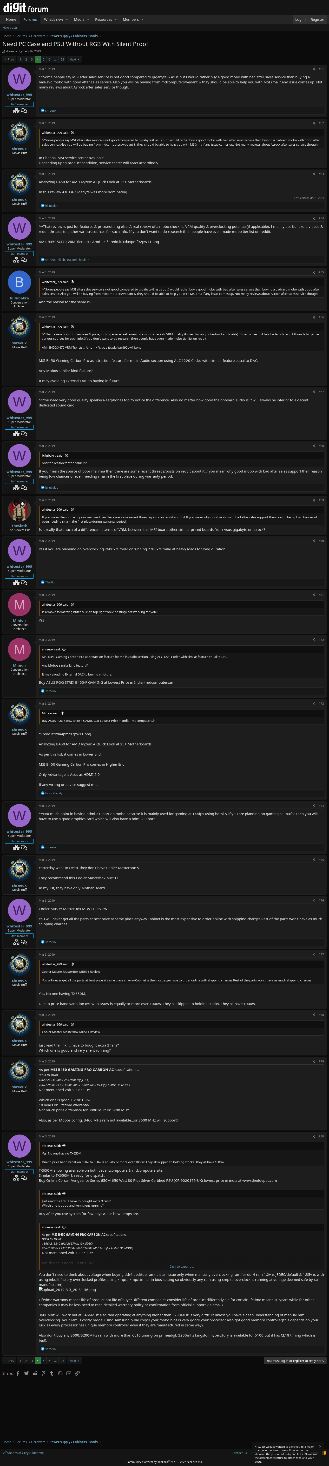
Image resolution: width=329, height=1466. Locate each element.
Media (79, 19)
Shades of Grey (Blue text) (25, 1453)
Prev (11, 59)
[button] (67, 19)
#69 (321, 500)
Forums (30, 19)
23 (62, 59)
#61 (321, 69)
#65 (321, 272)
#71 (321, 595)
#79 (321, 1061)
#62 (321, 123)
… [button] (55, 59)
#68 (321, 446)
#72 (321, 640)
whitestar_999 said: (55, 132)
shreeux (11, 51)
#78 (321, 1015)
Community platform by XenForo (164, 1462)
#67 (321, 392)
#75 (321, 860)
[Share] (314, 69)
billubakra (19, 298)
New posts (10, 27)
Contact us (239, 1453)
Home (11, 19)
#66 (321, 317)
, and (67, 260)
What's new (53, 19)
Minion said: (50, 713)
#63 (321, 174)
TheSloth (19, 525)
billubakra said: (52, 455)
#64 (321, 218)
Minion (19, 620)
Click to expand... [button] (182, 1266)
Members (131, 19)
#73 (321, 704)
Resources (103, 19)
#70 (321, 541)
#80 (321, 1136)
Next (72, 59)
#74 (321, 806)
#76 (321, 901)
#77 (321, 955)
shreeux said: (51, 649)
